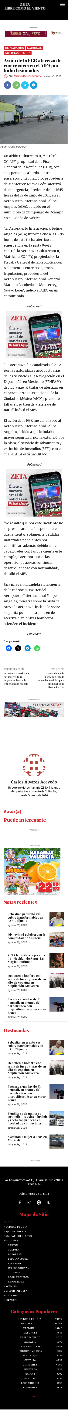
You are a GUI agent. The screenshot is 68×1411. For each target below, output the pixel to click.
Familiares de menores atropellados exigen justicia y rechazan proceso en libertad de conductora (28, 1118)
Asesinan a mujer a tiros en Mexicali (27, 1138)
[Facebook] (7, 85)
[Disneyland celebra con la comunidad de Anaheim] (56, 939)
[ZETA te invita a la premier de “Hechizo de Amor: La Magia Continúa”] (56, 960)
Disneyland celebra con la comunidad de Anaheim (27, 936)
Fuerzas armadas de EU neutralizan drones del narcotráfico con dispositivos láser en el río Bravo (27, 1005)
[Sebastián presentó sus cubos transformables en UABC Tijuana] (56, 919)
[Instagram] (29, 1203)
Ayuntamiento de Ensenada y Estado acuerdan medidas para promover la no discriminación (51, 680)
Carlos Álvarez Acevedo (28, 76)
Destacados (14, 48)
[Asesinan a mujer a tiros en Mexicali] (56, 1141)
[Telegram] (33, 85)
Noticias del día (17, 53)
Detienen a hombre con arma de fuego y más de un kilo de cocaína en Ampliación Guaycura (27, 981)
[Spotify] (38, 1203)
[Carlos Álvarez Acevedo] (6, 76)
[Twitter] (25, 85)
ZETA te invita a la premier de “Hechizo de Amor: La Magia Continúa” (27, 958)
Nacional (34, 48)
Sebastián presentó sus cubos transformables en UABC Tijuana (25, 917)
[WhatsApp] (16, 85)
